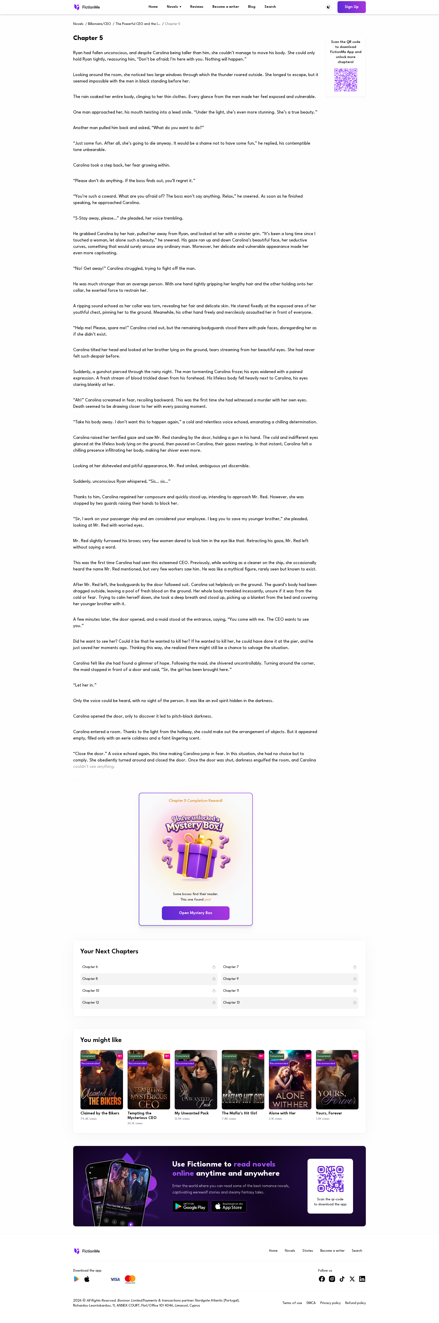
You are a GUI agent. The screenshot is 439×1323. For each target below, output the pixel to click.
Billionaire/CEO (99, 24)
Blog (251, 7)
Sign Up (352, 7)
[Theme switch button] (328, 7)
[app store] (229, 1206)
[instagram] (332, 1281)
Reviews (196, 7)
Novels (174, 7)
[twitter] (352, 1281)
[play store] (190, 1206)
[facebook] (322, 1281)
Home (153, 7)
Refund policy (355, 1303)
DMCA (311, 1303)
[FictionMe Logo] (86, 1251)
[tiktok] (342, 1281)
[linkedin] (362, 1281)
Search (270, 7)
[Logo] (86, 7)
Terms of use (292, 1303)
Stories (307, 1251)
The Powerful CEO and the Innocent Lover (138, 24)
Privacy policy (330, 1303)
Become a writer (225, 7)
